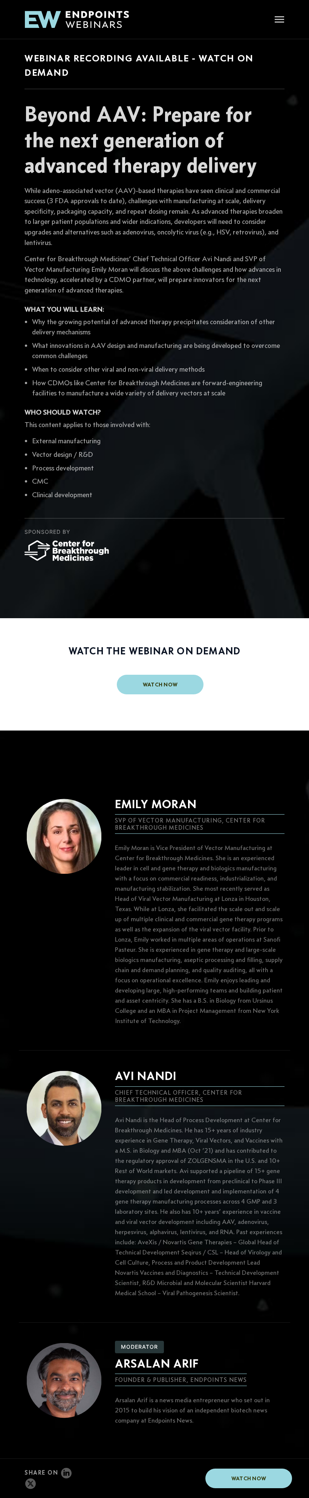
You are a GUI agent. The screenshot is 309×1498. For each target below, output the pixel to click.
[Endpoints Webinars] (82, 19)
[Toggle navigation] (279, 20)
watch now (160, 684)
